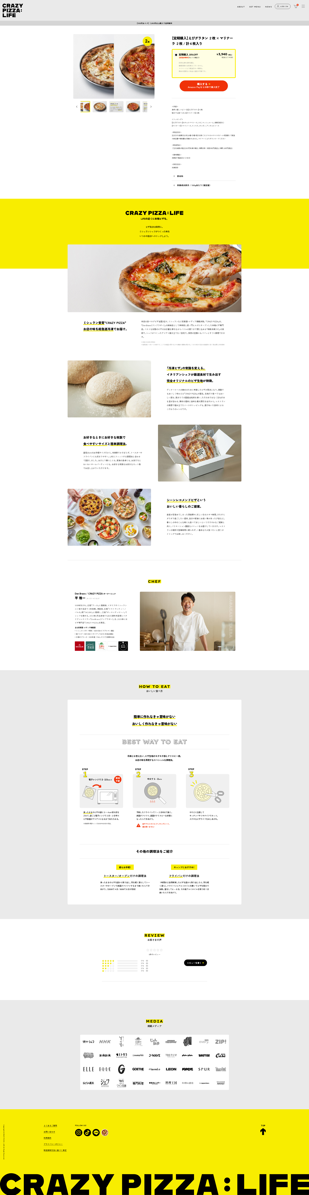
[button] (83, 106)
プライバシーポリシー (53, 1144)
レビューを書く (194, 962)
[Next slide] (150, 106)
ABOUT (241, 7)
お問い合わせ (49, 1131)
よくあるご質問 (50, 1125)
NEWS (268, 7)
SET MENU (255, 7)
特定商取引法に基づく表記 (55, 1150)
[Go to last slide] (76, 106)
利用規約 (47, 1138)
